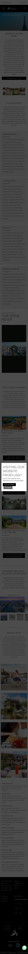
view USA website (9, 484)
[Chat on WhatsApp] (24, 947)
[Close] (25, 464)
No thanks (8, 487)
